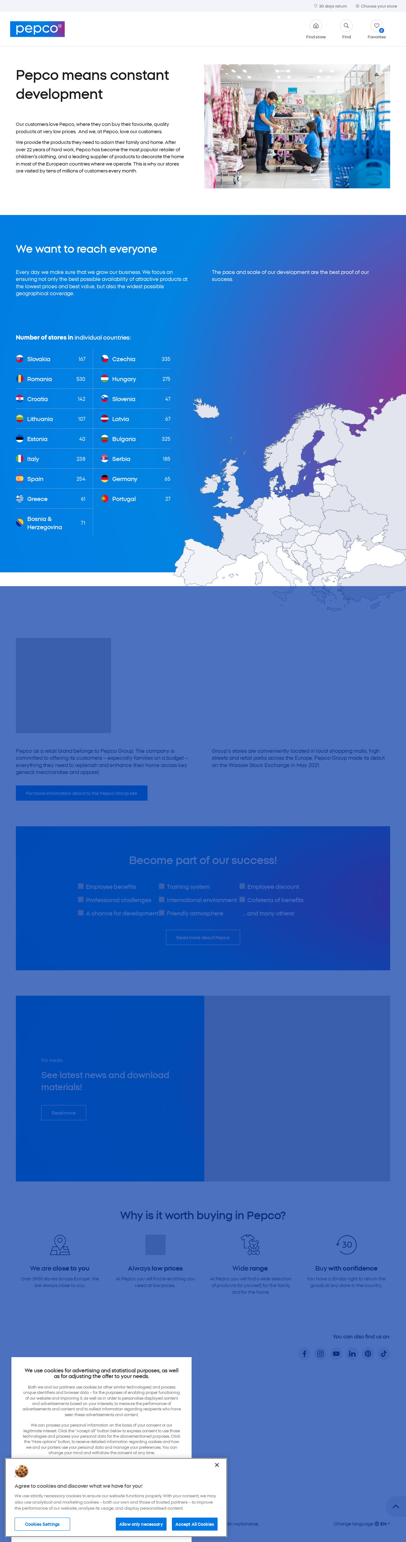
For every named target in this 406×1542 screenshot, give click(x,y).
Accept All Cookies (194, 1523)
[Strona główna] (37, 29)
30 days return (333, 6)
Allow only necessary (141, 1523)
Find (346, 36)
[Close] (217, 1465)
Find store (316, 36)
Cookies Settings (42, 1523)
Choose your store (379, 6)
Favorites (377, 33)
